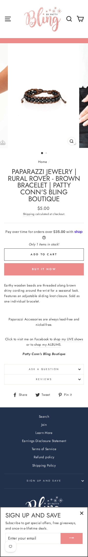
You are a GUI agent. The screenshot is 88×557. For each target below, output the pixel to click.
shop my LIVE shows (68, 339)
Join (44, 424)
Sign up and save (44, 481)
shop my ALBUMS (47, 344)
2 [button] (46, 153)
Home (42, 161)
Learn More (43, 432)
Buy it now (44, 269)
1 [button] (42, 153)
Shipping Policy (44, 465)
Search (44, 416)
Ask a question (44, 369)
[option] (44, 95)
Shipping (29, 214)
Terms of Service (44, 448)
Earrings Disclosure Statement (44, 440)
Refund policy (44, 457)
